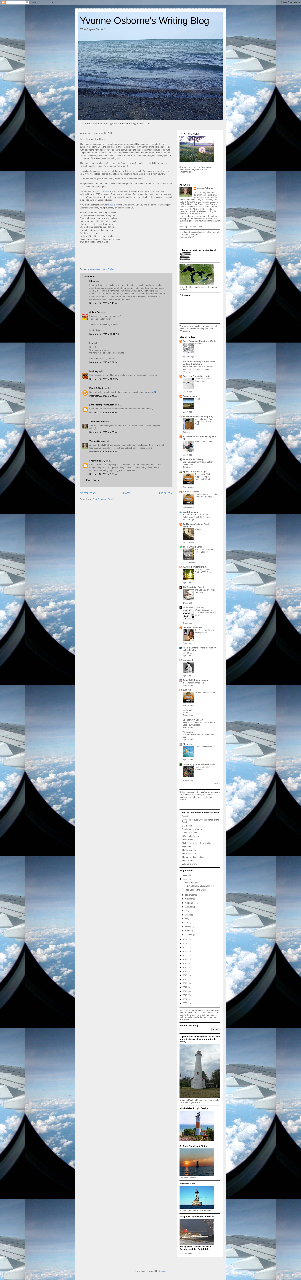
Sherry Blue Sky (97, 461)
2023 (185, 943)
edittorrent (188, 660)
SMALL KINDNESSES (204, 442)
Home (127, 493)
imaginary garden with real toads (199, 764)
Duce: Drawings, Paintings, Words (199, 341)
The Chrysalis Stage (192, 547)
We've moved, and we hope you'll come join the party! (205, 612)
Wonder (198, 529)
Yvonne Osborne (97, 421)
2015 (185, 975)
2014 (185, 979)
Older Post (165, 493)
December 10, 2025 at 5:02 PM (103, 362)
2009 (185, 999)
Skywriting (188, 744)
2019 (185, 959)
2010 (185, 995)
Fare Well (187, 713)
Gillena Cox (95, 312)
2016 (185, 971)
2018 (185, 963)
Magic (197, 399)
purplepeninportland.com (101, 405)
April (187, 922)
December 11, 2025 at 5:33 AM (103, 396)
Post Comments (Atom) (103, 499)
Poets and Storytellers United (197, 376)
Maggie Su (187, 653)
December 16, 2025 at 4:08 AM (103, 452)
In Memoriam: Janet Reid (193, 683)
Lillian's (111, 205)
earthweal (187, 710)
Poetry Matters (190, 396)
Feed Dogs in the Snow (195, 890)
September (190, 903)
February (189, 930)
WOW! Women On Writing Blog (198, 416)
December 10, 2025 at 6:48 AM (103, 303)
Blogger (162, 1271)
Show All (217, 783)
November (190, 895)
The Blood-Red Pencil (193, 587)
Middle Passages (191, 492)
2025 (185, 879)
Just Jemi (187, 690)
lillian (92, 281)
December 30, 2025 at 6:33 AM (103, 474)
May (187, 919)
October (189, 899)
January (189, 935)
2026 (185, 875)
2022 (185, 947)
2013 (185, 983)
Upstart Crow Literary (193, 720)
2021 (185, 951)
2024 (185, 939)
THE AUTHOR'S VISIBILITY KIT (199, 886)
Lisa (91, 343)
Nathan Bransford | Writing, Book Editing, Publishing (199, 362)
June (187, 915)
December (190, 882)
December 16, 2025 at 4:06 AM (103, 432)
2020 (185, 955)
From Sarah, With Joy (193, 607)
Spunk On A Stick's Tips (194, 471)
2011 (185, 991)
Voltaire (183, 799)
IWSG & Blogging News (205, 692)
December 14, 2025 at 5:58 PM (103, 412)
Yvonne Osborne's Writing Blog (144, 20)
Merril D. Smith (96, 388)
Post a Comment (94, 480)
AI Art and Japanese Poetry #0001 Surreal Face (204, 572)
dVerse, (106, 191)
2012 (185, 987)
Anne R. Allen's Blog (193, 459)
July (187, 911)
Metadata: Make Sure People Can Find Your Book (204, 421)
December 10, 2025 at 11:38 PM (104, 379)
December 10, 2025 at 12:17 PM (104, 334)
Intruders (198, 344)
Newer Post (87, 493)
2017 (185, 967)
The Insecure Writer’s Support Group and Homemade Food (204, 476)
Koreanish (188, 732)
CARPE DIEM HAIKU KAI (195, 567)
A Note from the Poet (203, 747)
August (188, 907)
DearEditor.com (190, 512)
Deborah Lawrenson (192, 627)
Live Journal (187, 1253)
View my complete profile (191, 226)
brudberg (93, 371)
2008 (185, 1003)
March (188, 927)
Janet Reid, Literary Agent (195, 680)
